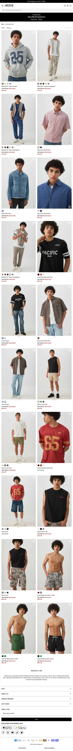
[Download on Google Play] (20, 727)
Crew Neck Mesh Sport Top (45, 277)
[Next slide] (70, 1)
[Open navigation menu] (2, 6)
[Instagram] (8, 732)
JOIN (36, 719)
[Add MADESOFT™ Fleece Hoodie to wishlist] (33, 32)
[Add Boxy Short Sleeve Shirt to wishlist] (69, 286)
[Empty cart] (70, 6)
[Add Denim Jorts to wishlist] (33, 477)
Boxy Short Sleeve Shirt (43, 341)
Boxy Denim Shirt (6, 213)
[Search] (3, 10)
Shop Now (34, 19)
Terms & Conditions (49, 748)
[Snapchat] (22, 732)
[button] (17, 145)
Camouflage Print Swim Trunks (46, 595)
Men (2, 24)
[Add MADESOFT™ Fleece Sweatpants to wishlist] (69, 32)
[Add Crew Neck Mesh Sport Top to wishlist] (69, 223)
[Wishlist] (65, 6)
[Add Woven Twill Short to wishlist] (69, 350)
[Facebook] (3, 732)
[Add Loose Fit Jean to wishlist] (33, 286)
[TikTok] (17, 732)
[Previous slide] (2, 1)
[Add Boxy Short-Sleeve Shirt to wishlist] (69, 96)
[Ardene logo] (9, 5)
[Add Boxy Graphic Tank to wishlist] (69, 477)
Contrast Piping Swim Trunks (9, 659)
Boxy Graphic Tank (42, 531)
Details (40, 19)
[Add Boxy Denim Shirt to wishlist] (33, 159)
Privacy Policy (22, 748)
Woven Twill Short (42, 404)
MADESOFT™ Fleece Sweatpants (46, 86)
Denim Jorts (4, 531)
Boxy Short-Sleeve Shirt (43, 150)
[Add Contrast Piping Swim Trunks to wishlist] (33, 604)
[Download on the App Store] (7, 727)
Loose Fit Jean (5, 341)
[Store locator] (68, 6)
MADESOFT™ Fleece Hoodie (9, 86)
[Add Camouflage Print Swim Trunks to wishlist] (69, 541)
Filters (3, 28)
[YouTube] (12, 732)
